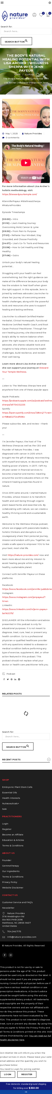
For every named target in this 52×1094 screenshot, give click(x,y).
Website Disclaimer (12, 887)
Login (5, 823)
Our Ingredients (10, 871)
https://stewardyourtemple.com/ (19, 194)
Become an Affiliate (12, 834)
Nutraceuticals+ (10, 803)
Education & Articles (13, 840)
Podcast (29, 74)
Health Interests (11, 798)
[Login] (34, 16)
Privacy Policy (9, 882)
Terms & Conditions (13, 845)
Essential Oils (9, 792)
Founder (6, 860)
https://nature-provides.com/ (23, 555)
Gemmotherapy (10, 865)
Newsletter (8, 908)
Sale (4, 809)
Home (17, 74)
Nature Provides (33, 133)
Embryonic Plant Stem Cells (17, 787)
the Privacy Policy (35, 1027)
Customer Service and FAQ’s (17, 902)
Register (6, 829)
